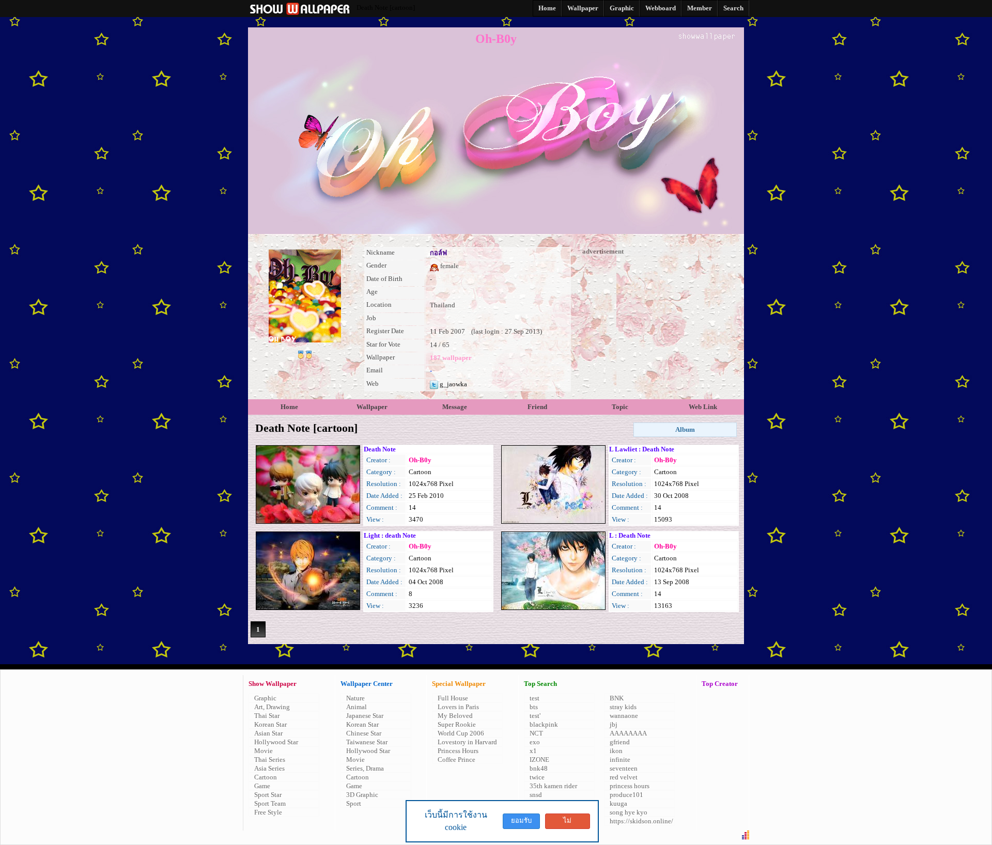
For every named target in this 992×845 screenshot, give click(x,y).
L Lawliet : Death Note (641, 449)
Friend (537, 407)
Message (454, 407)
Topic (620, 407)
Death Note (380, 449)
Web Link (703, 407)
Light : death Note (390, 535)
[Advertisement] (658, 320)
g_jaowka (452, 384)
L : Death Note (629, 535)
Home (289, 407)
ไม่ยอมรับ (567, 823)
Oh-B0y (420, 460)
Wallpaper (372, 407)
